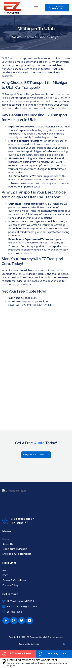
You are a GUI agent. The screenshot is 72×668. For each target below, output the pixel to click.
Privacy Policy (10, 585)
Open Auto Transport (15, 549)
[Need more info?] (5, 521)
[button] (36, 8)
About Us (8, 544)
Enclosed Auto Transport (17, 554)
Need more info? (22, 519)
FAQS (6, 575)
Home (6, 539)
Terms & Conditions (14, 580)
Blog (5, 570)
